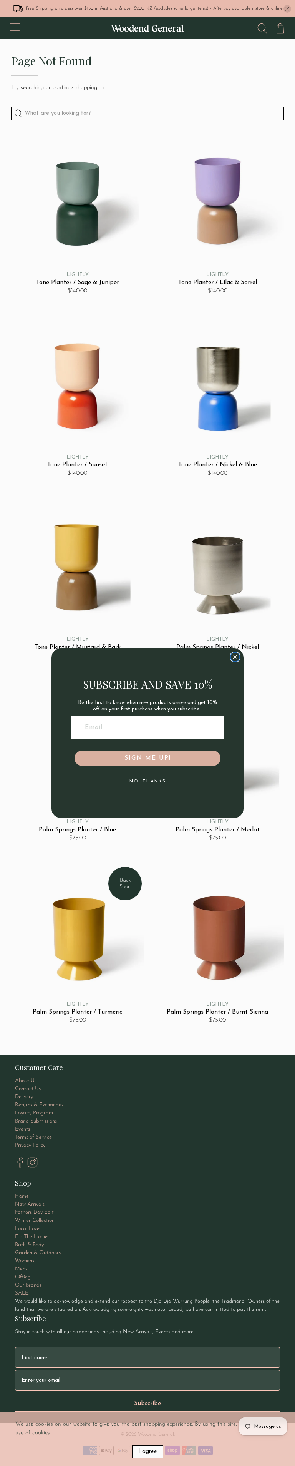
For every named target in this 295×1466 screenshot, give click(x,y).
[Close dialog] (235, 657)
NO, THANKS (147, 781)
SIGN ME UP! (147, 758)
